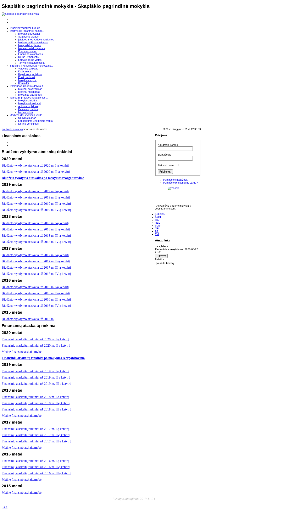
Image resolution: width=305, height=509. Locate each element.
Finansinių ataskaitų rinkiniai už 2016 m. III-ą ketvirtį (36, 473)
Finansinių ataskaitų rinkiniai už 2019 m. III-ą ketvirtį (36, 383)
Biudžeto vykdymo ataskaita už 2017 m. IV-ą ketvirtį (36, 273)
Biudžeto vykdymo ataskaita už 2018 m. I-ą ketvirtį (35, 223)
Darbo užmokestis (28, 57)
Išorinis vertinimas (28, 123)
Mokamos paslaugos (30, 94)
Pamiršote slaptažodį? (175, 179)
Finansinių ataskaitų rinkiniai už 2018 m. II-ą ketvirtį (36, 403)
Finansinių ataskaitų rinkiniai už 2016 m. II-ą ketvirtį (36, 467)
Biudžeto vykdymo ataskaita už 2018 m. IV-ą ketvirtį (36, 242)
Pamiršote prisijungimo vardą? (180, 182)
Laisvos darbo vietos (29, 59)
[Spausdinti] (10, 142)
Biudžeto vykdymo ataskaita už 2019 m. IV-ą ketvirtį (36, 210)
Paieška (159, 259)
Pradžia (6, 129)
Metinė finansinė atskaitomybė (21, 447)
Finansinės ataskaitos (30, 54)
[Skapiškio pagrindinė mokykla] (20, 13)
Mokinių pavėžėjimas (30, 89)
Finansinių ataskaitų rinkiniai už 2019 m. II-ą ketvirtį (36, 377)
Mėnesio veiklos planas (31, 48)
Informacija (16, 129)
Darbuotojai (25, 71)
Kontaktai (23, 83)
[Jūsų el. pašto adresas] (10, 145)
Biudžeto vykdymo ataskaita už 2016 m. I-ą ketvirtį (35, 287)
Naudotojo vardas (168, 145)
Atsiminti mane (166, 165)
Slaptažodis (164, 154)
